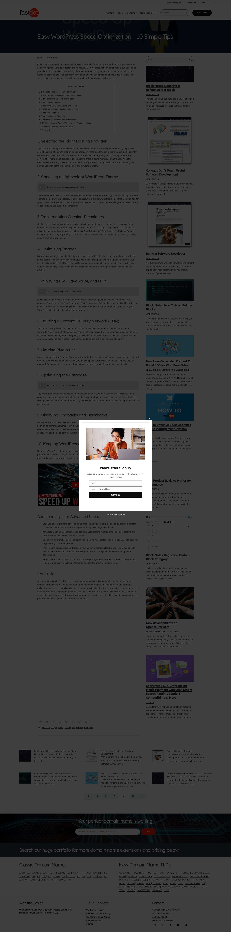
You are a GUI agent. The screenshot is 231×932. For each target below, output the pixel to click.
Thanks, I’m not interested (115, 514)
